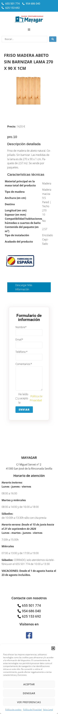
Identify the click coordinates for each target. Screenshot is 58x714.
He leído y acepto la (30, 398)
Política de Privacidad (32, 709)
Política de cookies (13, 709)
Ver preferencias (29, 702)
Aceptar (29, 684)
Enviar (24, 409)
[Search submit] (52, 39)
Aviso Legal (48, 709)
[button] (53, 648)
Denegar (29, 693)
